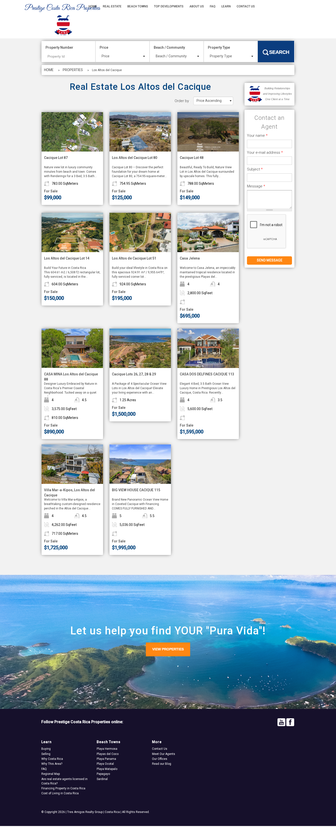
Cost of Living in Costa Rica (60, 793)
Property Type (219, 47)
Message (256, 186)
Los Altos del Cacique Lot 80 (134, 158)
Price (104, 47)
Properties (73, 70)
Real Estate (112, 6)
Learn (226, 6)
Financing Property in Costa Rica (63, 788)
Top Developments (168, 6)
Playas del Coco (108, 754)
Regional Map (50, 774)
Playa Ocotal (105, 764)
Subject (255, 169)
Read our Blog (161, 764)
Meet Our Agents (163, 754)
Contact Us (246, 6)
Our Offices (159, 759)
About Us (196, 6)
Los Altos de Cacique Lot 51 (134, 258)
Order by (182, 101)
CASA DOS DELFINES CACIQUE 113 (207, 374)
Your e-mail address (265, 152)
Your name (257, 135)
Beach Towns (137, 6)
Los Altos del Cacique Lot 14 (66, 258)
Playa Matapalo (107, 769)
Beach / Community (169, 47)
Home (93, 6)
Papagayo (103, 774)
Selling (45, 754)
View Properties (168, 649)
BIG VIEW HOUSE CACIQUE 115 (136, 490)
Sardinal (102, 779)
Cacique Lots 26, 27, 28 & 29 (134, 374)
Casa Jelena (190, 258)
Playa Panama (106, 759)
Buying (46, 748)
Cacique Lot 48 (191, 158)
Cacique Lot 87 (56, 158)
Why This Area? (51, 764)
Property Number (59, 47)
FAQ (212, 6)
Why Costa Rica (52, 759)
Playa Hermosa (107, 748)
